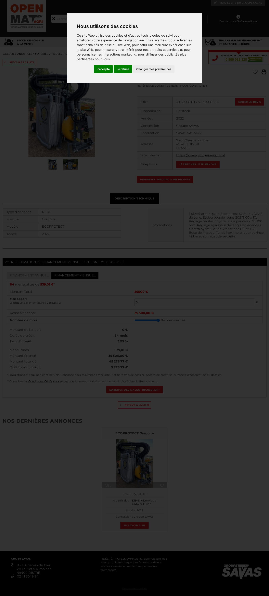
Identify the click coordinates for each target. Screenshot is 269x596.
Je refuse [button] (123, 69)
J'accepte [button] (103, 69)
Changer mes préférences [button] (153, 69)
